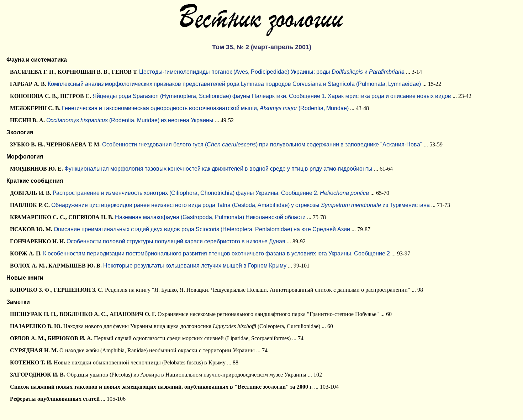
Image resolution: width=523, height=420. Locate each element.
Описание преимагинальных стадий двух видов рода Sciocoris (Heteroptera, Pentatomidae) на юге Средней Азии (202, 229)
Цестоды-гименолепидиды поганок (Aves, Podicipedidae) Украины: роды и (272, 72)
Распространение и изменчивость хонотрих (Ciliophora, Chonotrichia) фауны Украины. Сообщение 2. (211, 193)
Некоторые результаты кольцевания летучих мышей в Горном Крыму (194, 266)
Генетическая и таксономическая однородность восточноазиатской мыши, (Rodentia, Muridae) (205, 108)
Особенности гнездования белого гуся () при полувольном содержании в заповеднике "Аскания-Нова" (262, 144)
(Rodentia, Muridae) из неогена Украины (129, 120)
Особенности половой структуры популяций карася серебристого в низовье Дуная (176, 241)
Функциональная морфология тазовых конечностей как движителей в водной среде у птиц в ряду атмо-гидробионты (218, 169)
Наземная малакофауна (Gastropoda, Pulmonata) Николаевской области (210, 217)
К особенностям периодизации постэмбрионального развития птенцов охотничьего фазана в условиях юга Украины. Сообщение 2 (216, 253)
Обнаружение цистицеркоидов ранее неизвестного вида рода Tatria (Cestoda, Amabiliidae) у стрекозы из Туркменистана (240, 205)
